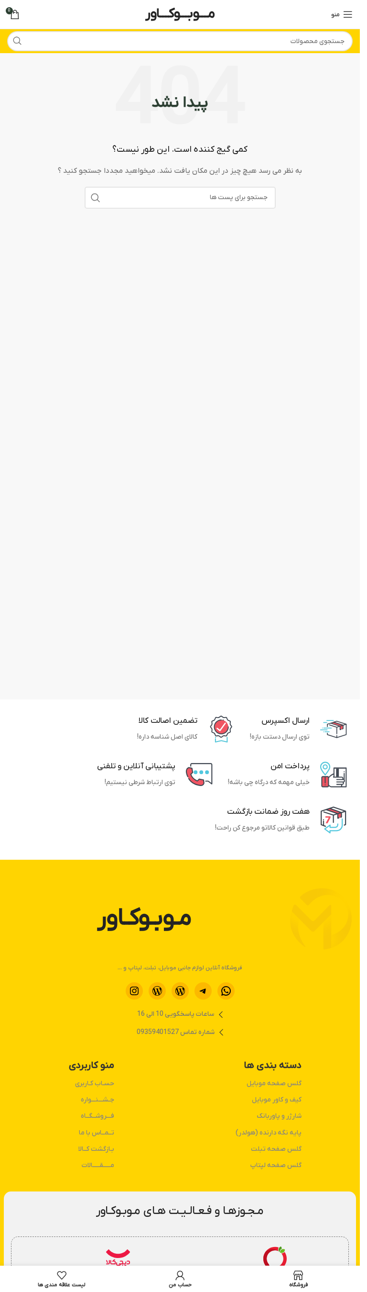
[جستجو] (17, 41)
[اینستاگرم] (134, 991)
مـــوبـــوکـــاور (180, 13)
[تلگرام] (203, 991)
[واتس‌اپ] (226, 991)
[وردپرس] (180, 991)
